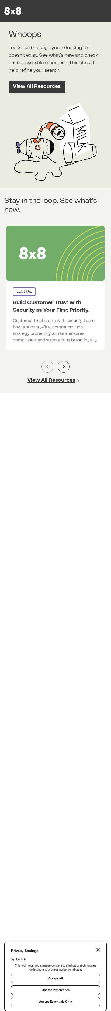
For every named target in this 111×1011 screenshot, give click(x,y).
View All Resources (37, 86)
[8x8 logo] (14, 10)
